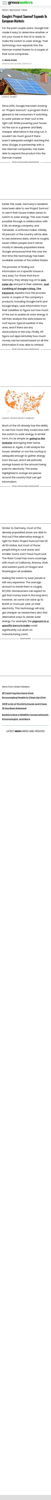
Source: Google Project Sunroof (18, 418)
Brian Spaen (10, 60)
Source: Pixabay (9, 97)
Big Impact (15, 10)
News (24, 10)
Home (5, 10)
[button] (5, 3)
